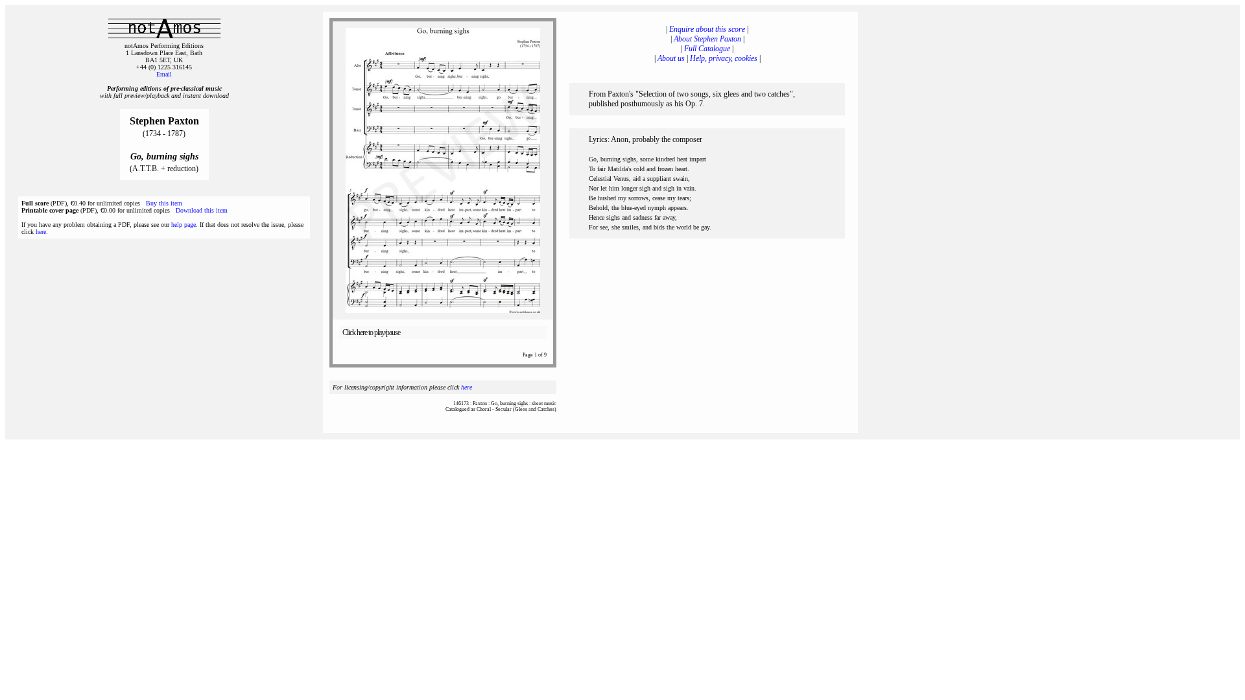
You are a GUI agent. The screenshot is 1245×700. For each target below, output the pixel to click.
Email (164, 74)
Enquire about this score (707, 29)
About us (671, 58)
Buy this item (164, 203)
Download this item (202, 210)
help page (183, 224)
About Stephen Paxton (707, 38)
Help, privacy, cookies (723, 58)
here (41, 231)
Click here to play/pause (371, 332)
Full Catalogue (707, 48)
